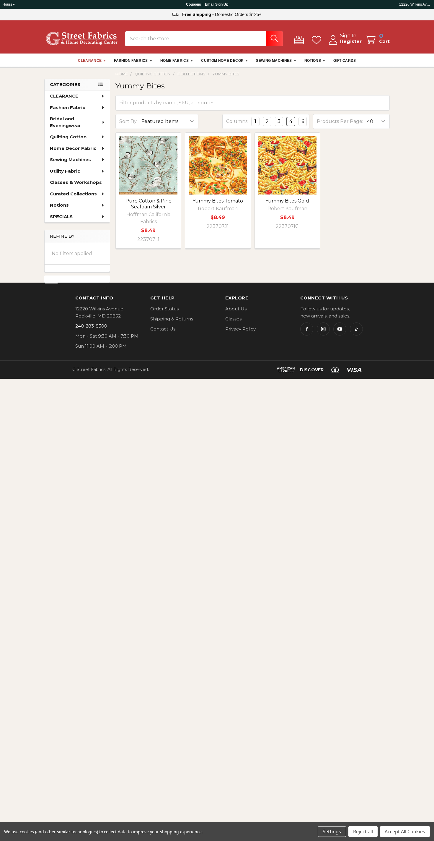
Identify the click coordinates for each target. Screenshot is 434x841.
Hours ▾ (8, 4)
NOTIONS (312, 61)
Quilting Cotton (68, 137)
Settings (332, 831)
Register (351, 41)
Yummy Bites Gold (287, 201)
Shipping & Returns (171, 319)
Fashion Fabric (67, 107)
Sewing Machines (70, 159)
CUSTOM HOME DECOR (222, 61)
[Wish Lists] (318, 40)
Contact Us (162, 329)
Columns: (237, 121)
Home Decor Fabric (73, 148)
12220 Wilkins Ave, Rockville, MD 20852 (415, 4)
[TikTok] (356, 329)
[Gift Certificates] (300, 40)
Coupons (193, 4)
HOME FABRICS (174, 61)
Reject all (363, 831)
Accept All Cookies (405, 831)
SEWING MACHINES (274, 61)
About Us (236, 309)
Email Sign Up (216, 4)
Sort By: (128, 121)
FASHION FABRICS (131, 61)
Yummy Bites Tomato (217, 201)
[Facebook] (306, 329)
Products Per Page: (340, 121)
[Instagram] (323, 329)
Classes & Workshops (76, 182)
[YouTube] (339, 329)
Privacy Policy (240, 329)
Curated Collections (73, 194)
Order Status (164, 309)
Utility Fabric (65, 171)
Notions (59, 205)
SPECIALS (61, 216)
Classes (233, 319)
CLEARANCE (90, 61)
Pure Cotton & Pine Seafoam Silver (148, 204)
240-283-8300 (91, 326)
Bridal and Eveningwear (65, 122)
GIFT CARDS (344, 61)
